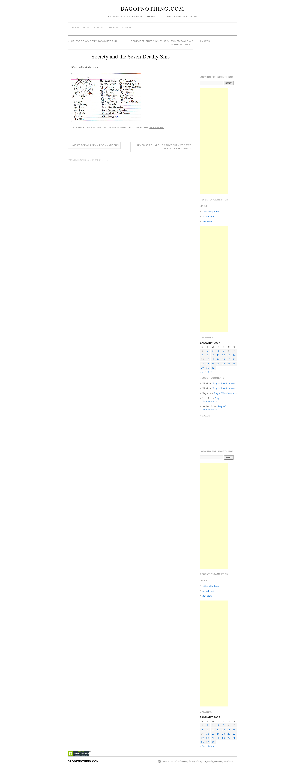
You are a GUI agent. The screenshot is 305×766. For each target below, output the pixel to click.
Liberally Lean (211, 211)
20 (229, 359)
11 (218, 355)
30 (207, 368)
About (86, 27)
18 (218, 359)
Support (127, 27)
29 (202, 368)
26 (223, 363)
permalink (156, 127)
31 (213, 368)
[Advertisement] (214, 141)
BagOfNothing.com (152, 8)
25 (218, 363)
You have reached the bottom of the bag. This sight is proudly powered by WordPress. (198, 761)
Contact (100, 27)
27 (229, 363)
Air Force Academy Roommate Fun (92, 41)
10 (213, 355)
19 (223, 359)
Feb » (211, 371)
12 (223, 355)
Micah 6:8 (208, 216)
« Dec (203, 371)
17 (213, 359)
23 (207, 363)
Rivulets (207, 221)
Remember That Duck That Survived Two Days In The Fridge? (164, 147)
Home (75, 27)
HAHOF (113, 27)
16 (207, 359)
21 (234, 359)
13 (229, 355)
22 (202, 363)
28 (234, 363)
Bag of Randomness (224, 383)
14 (234, 355)
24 (213, 363)
